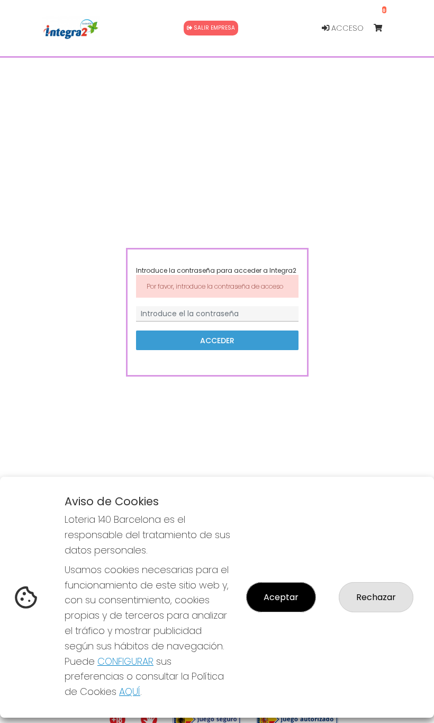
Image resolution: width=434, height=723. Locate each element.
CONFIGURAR (125, 661)
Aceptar (281, 597)
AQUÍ (129, 691)
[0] (383, 28)
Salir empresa (213, 28)
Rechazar (376, 597)
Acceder (217, 340)
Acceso (346, 28)
